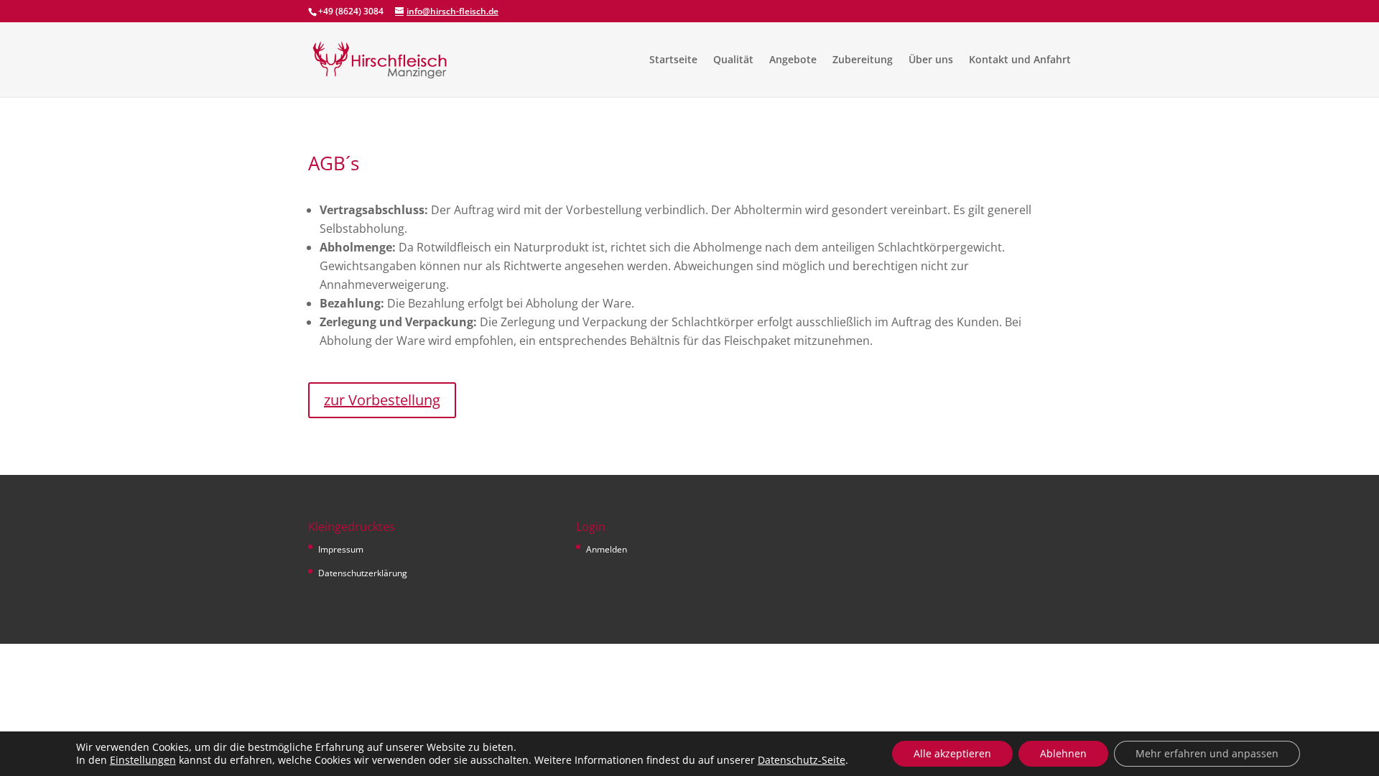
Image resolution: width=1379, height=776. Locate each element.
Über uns (931, 60)
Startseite (673, 60)
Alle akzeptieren (952, 753)
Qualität (733, 60)
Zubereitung (862, 60)
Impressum (340, 549)
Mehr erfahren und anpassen (1207, 753)
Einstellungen (143, 760)
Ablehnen (1063, 753)
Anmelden (606, 549)
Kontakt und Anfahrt (1020, 60)
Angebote (793, 60)
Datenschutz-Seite (801, 760)
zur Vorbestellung (382, 400)
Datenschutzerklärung (362, 573)
